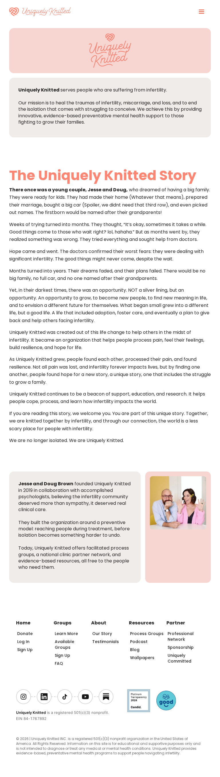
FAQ (59, 663)
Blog (135, 650)
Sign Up (25, 650)
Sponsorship (181, 647)
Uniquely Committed (179, 658)
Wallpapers (142, 658)
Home (23, 623)
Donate (25, 633)
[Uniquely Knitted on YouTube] (85, 696)
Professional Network (181, 636)
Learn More (66, 633)
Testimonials (105, 641)
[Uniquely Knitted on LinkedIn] (44, 696)
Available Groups (64, 644)
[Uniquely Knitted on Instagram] (23, 696)
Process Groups (147, 633)
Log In (23, 641)
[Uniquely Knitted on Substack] (106, 696)
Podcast (139, 641)
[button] (201, 11)
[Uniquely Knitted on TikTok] (64, 696)
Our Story (102, 633)
